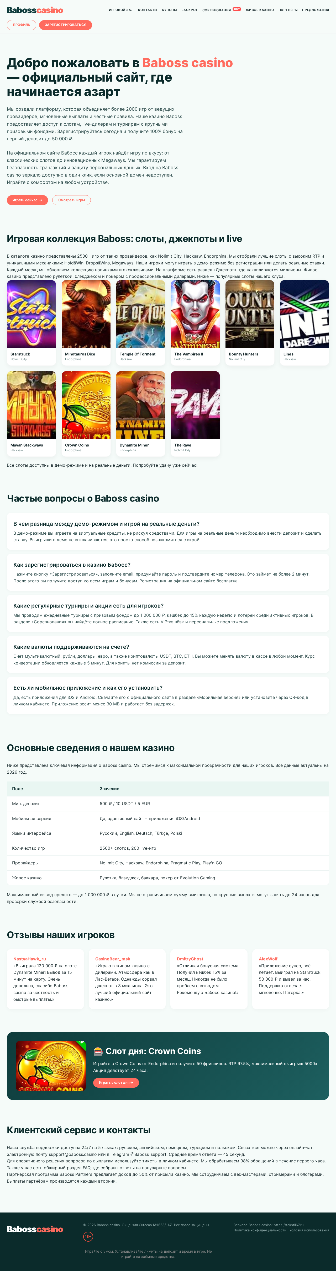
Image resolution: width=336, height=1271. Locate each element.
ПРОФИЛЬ (21, 25)
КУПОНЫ (169, 10)
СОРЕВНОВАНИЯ (221, 10)
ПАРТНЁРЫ (288, 10)
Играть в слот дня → (116, 1082)
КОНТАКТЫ (148, 10)
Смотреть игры (71, 200)
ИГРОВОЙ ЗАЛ (121, 10)
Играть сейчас (27, 200)
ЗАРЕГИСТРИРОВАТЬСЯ (65, 25)
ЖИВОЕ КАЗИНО (260, 10)
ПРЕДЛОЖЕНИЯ (315, 10)
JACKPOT (190, 10)
